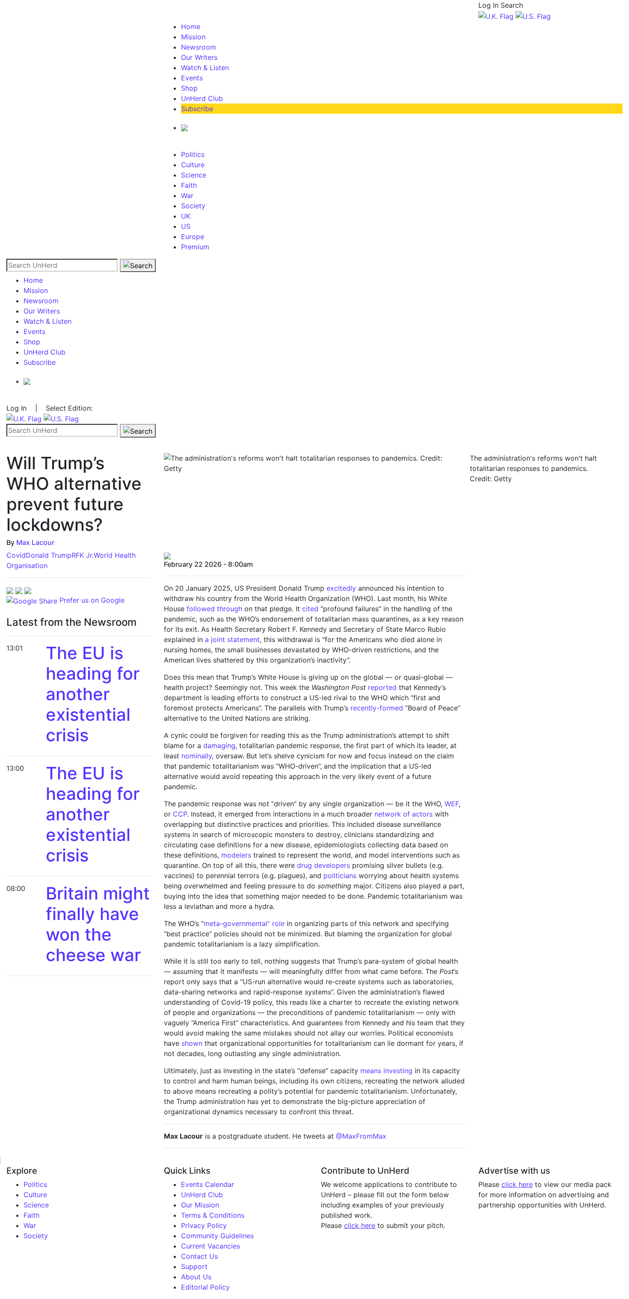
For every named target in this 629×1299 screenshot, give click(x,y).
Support (194, 1266)
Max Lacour (35, 542)
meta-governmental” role (244, 923)
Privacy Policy (204, 1225)
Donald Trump (48, 555)
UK (185, 216)
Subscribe (197, 108)
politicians (339, 875)
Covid (16, 555)
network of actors (403, 814)
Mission (193, 37)
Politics (193, 154)
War (187, 195)
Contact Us (199, 1256)
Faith (189, 185)
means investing (386, 1070)
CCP (180, 814)
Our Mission (200, 1205)
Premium (195, 247)
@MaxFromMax (361, 1136)
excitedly (341, 588)
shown (191, 1043)
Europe (192, 236)
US (185, 226)
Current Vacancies (210, 1246)
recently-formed (376, 708)
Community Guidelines (217, 1235)
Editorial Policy (205, 1287)
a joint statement (232, 639)
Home (190, 26)
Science (193, 175)
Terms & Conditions (212, 1215)
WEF (452, 803)
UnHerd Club (202, 98)
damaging (219, 745)
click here (359, 1225)
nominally (196, 756)
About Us (196, 1276)
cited (310, 608)
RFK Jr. (82, 555)
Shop (189, 88)
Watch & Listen (205, 67)
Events (192, 78)
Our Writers (199, 57)
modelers (236, 855)
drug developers (323, 865)
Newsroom (198, 47)
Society (193, 205)
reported (382, 687)
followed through (214, 608)
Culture (193, 164)
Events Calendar (207, 1184)
